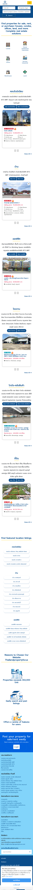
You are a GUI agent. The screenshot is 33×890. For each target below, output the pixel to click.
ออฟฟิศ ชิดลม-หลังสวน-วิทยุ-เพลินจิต (16, 629)
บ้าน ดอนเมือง (16, 586)
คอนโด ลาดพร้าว (16, 560)
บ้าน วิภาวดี (16, 582)
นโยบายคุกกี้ (8, 876)
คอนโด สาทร (16, 556)
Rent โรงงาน (21, 331)
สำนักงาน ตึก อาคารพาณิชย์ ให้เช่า (11, 826)
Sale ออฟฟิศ (11, 254)
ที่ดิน (2, 831)
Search (10, 15)
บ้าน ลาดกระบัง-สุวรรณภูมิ (16, 594)
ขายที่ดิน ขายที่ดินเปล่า (7, 813)
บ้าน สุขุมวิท (16, 611)
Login (16, 747)
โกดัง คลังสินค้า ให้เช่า (7, 829)
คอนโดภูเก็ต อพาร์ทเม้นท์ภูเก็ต (9, 792)
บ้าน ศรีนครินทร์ (16, 590)
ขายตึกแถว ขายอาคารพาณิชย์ (10, 807)
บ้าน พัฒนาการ (16, 598)
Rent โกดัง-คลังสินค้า (24, 404)
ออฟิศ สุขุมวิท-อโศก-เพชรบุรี (16, 633)
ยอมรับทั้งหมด (16, 880)
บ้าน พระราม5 (16, 607)
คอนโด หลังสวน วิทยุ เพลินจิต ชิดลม (16, 551)
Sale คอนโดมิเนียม (10, 107)
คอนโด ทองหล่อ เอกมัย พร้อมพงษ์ (16, 564)
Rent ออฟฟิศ (21, 254)
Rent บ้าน (20, 179)
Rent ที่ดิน (21, 480)
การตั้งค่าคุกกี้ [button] (16, 884)
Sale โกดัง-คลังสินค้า (9, 404)
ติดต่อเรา (3, 862)
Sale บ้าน (12, 179)
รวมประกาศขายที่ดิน (6, 770)
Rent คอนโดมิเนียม (23, 107)
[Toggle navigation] (29, 2)
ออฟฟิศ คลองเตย (16, 624)
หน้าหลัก (3, 858)
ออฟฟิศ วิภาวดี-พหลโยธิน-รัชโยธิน (16, 637)
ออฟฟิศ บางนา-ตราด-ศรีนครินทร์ (16, 641)
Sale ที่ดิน (12, 480)
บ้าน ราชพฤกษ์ (16, 578)
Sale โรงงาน (11, 331)
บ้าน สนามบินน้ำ (16, 603)
